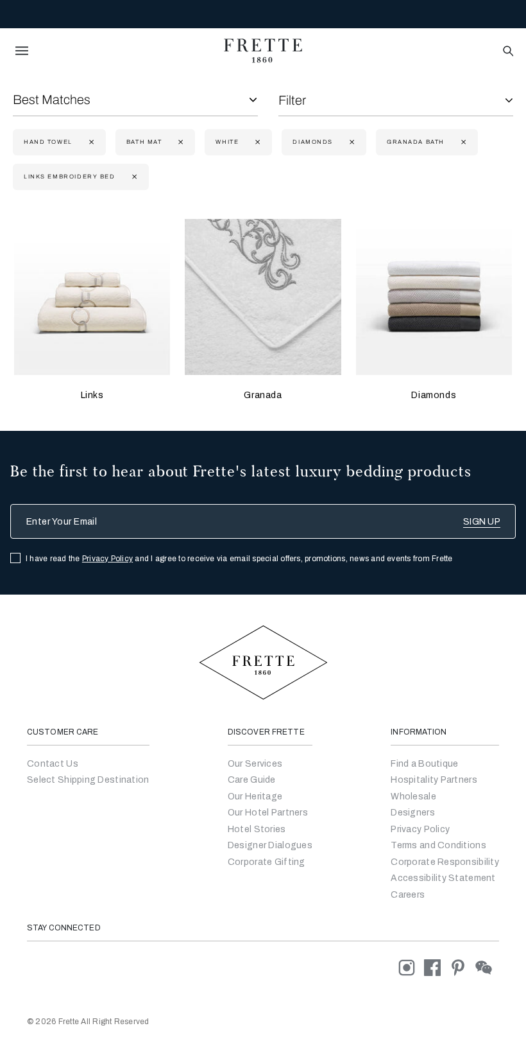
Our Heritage (255, 796)
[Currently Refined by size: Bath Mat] (179, 142)
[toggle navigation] (22, 51)
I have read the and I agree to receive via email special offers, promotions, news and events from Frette (239, 558)
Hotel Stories (257, 829)
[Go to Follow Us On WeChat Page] (487, 967)
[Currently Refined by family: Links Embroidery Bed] (133, 176)
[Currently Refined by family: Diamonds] (350, 142)
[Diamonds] (434, 297)
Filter (292, 100)
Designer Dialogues (270, 845)
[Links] (92, 297)
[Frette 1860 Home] (263, 51)
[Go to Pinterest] (462, 967)
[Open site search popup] (507, 52)
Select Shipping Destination (88, 780)
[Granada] (263, 297)
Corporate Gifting (266, 862)
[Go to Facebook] (437, 967)
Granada (263, 395)
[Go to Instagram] (411, 967)
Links (92, 395)
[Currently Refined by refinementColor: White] (256, 142)
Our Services (255, 764)
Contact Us (52, 764)
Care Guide (252, 780)
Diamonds (433, 395)
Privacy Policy (107, 558)
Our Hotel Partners (268, 812)
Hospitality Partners (434, 780)
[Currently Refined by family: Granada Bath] (462, 142)
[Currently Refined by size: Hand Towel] (90, 142)
